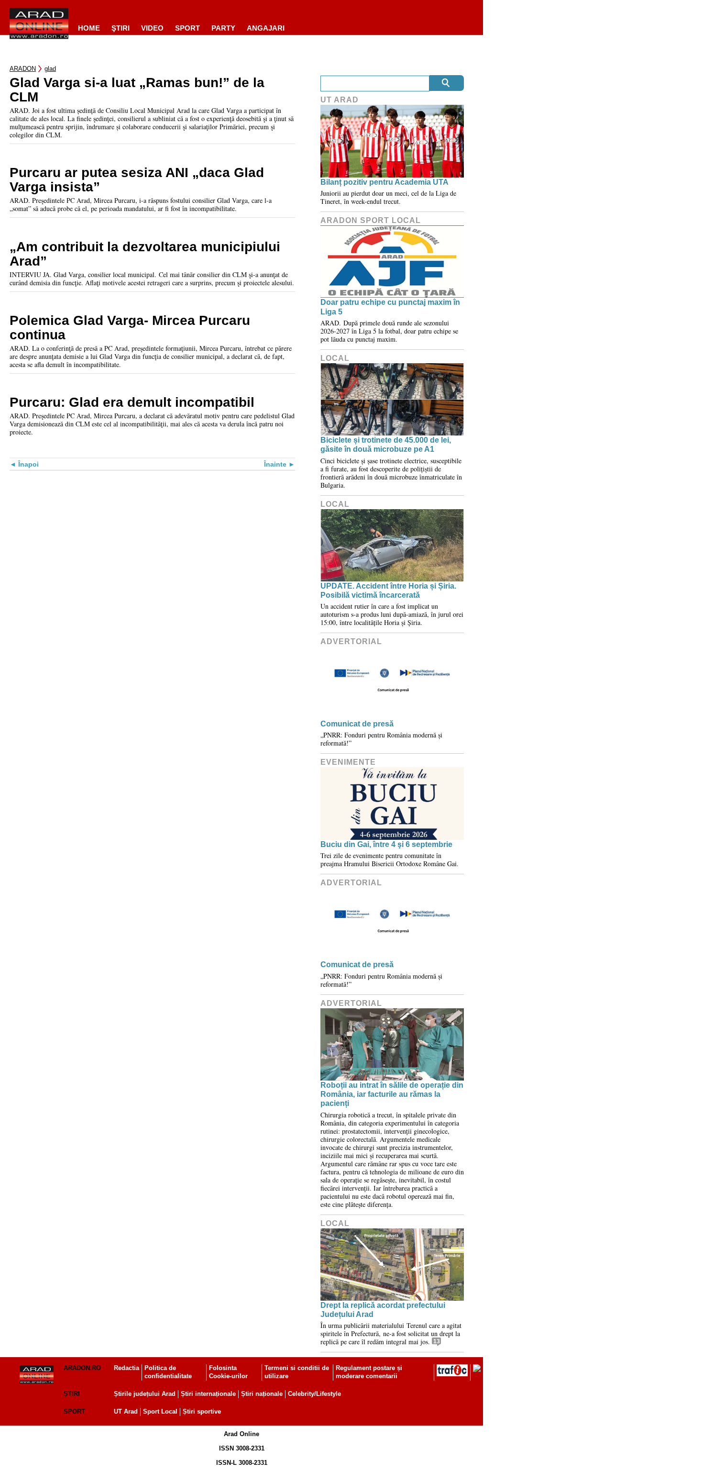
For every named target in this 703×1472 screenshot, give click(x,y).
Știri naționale (262, 1393)
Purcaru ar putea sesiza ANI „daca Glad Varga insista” (137, 180)
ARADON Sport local (370, 220)
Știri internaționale (208, 1393)
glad (50, 68)
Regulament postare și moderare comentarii (369, 1372)
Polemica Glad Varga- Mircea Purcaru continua (130, 327)
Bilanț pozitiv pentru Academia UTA (384, 182)
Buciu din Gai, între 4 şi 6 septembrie (386, 844)
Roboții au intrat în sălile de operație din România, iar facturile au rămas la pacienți (391, 1094)
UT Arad (339, 100)
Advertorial (351, 641)
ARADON (23, 68)
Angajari (266, 28)
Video (152, 28)
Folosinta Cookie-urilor (228, 1372)
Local (335, 358)
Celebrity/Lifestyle (314, 1393)
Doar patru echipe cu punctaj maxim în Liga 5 (390, 306)
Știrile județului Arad (145, 1393)
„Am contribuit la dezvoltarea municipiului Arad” (145, 254)
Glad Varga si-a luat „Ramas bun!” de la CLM (137, 90)
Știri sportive (202, 1411)
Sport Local (160, 1411)
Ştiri (120, 28)
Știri (72, 1393)
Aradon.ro (82, 1368)
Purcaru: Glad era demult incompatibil (132, 402)
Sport (187, 28)
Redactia (126, 1368)
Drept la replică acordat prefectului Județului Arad (382, 1309)
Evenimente (348, 762)
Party (223, 28)
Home (89, 28)
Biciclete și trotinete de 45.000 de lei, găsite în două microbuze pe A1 (385, 444)
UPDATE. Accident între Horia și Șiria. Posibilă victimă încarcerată (388, 590)
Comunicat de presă (357, 724)
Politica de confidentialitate (168, 1372)
